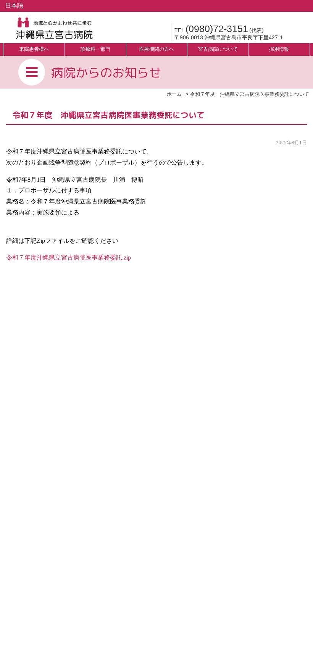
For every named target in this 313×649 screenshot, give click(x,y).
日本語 (14, 5)
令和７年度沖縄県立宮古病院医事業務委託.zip (68, 257)
